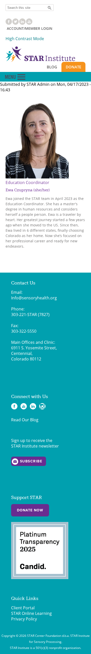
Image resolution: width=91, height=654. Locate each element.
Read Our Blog (24, 420)
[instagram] (42, 406)
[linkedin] (22, 23)
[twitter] (15, 23)
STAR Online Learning (31, 613)
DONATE (73, 66)
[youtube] (29, 23)
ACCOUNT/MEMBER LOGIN (29, 28)
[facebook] (9, 23)
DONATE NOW (30, 510)
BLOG (52, 66)
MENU (15, 77)
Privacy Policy (24, 619)
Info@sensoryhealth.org (34, 298)
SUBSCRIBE (31, 461)
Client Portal (23, 608)
